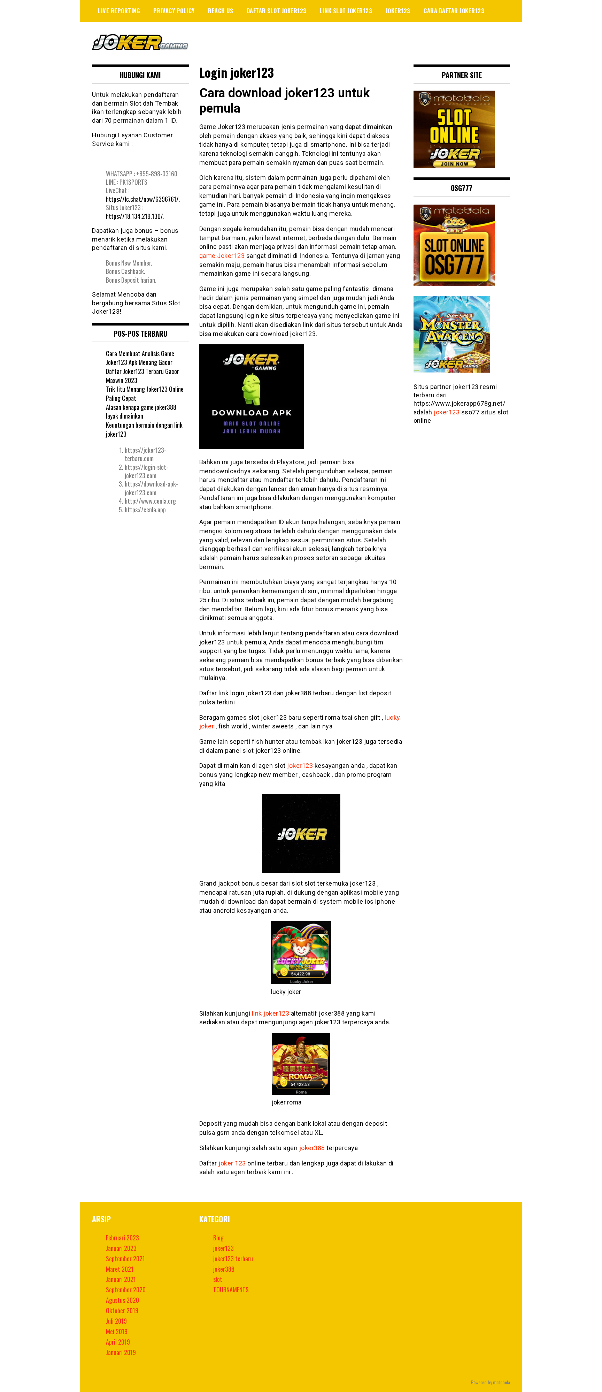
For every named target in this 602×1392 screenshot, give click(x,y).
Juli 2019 (116, 1320)
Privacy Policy (174, 11)
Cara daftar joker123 (454, 11)
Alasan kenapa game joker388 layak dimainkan (141, 412)
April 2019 (118, 1341)
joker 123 (232, 1163)
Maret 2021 (119, 1269)
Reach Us (220, 11)
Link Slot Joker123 (346, 11)
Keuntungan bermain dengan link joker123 (144, 429)
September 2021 (125, 1258)
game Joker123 (222, 255)
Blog (218, 1237)
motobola (501, 1382)
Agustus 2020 (122, 1300)
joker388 (312, 1148)
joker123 (398, 11)
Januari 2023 (121, 1248)
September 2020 (126, 1289)
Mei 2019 (117, 1331)
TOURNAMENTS (231, 1289)
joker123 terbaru (233, 1258)
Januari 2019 (121, 1352)
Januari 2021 (121, 1279)
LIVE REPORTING (119, 11)
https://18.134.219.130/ (134, 216)
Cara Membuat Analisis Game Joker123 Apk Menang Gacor (140, 358)
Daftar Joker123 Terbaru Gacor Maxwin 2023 (142, 376)
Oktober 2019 (122, 1310)
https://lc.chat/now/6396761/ (142, 199)
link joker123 (271, 1013)
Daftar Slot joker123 (277, 11)
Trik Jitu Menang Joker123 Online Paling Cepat (145, 393)
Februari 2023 (122, 1237)
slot (217, 1279)
